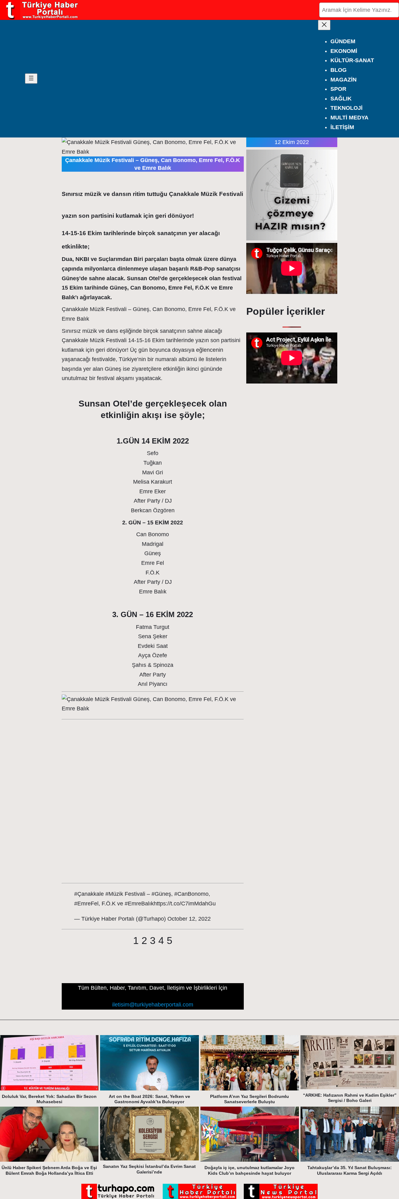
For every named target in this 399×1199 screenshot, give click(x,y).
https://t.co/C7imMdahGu (185, 903)
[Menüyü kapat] (324, 25)
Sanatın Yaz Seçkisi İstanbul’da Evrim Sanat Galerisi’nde (149, 1169)
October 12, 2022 (189, 919)
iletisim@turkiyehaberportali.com (152, 1004)
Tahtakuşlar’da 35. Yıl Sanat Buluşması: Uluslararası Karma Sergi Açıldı (349, 1170)
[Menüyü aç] (31, 78)
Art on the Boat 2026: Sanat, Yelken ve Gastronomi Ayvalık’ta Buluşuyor (149, 1099)
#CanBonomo (191, 894)
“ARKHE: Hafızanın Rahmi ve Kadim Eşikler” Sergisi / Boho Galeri (350, 1098)
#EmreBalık (139, 903)
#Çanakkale (89, 894)
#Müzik (114, 894)
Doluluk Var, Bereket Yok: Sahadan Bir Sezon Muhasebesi (49, 1099)
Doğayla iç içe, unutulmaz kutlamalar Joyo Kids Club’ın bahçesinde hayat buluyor (249, 1170)
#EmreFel (86, 903)
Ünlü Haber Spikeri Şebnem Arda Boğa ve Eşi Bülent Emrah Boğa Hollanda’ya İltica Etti (49, 1170)
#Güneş (161, 894)
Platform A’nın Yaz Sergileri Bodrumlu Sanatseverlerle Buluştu (249, 1099)
